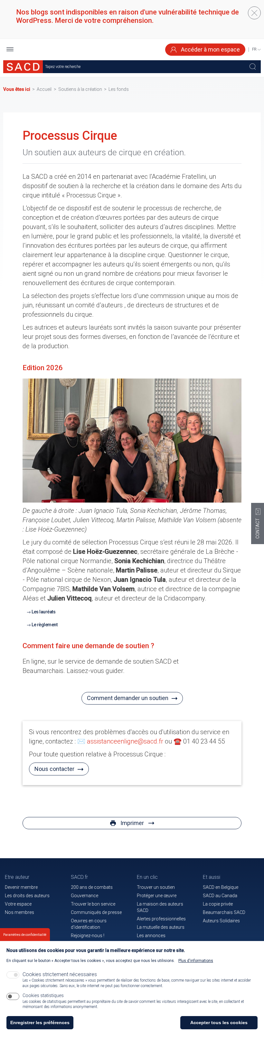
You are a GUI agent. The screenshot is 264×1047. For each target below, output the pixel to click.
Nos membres (19, 912)
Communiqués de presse (96, 912)
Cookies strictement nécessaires (60, 974)
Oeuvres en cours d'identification (89, 924)
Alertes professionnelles (161, 918)
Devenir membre (21, 887)
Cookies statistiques (43, 995)
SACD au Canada (220, 895)
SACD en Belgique (220, 887)
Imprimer (132, 823)
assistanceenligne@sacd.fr (125, 741)
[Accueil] (23, 66)
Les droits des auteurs (27, 895)
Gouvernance (84, 895)
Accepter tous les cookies (219, 1022)
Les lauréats (43, 611)
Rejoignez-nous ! (87, 935)
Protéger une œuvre (156, 895)
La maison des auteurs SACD (160, 907)
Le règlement (44, 624)
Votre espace (18, 904)
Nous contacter (54, 768)
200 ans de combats (92, 887)
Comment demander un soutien (127, 698)
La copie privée (218, 904)
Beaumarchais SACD (224, 912)
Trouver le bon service (93, 904)
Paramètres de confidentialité (24, 935)
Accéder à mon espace (210, 49)
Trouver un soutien (156, 887)
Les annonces (151, 935)
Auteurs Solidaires (221, 920)
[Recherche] (252, 66)
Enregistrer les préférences (40, 1022)
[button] (10, 49)
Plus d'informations (195, 960)
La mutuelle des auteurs (160, 927)
